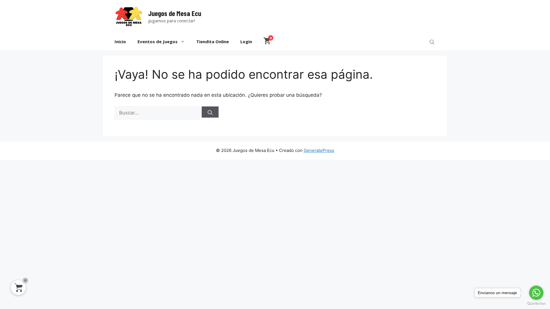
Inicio (120, 41)
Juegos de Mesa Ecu (174, 13)
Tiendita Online (212, 41)
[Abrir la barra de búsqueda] (432, 41)
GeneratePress (319, 150)
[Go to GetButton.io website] (536, 303)
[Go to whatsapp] (536, 293)
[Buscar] (210, 112)
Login (246, 41)
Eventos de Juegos (158, 41)
